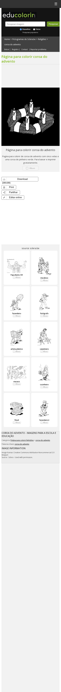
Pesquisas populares (30, 32)
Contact (24, 49)
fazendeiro (16, 313)
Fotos (37, 29)
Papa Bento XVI (17, 275)
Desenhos (26, 29)
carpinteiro (44, 349)
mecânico (44, 278)
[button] (12, 197)
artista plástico (17, 349)
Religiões (42, 39)
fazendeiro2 (44, 420)
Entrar (6, 49)
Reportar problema (38, 49)
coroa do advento (12, 44)
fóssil (16, 420)
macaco (16, 381)
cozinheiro (44, 384)
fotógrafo (44, 313)
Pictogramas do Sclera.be (24, 39)
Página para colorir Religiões (22, 440)
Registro (15, 49)
